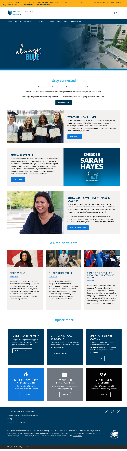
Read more (14, 276)
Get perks (26, 395)
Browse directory (60, 353)
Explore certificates (78, 228)
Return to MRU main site (16, 422)
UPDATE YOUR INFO (76, 21)
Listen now (18, 180)
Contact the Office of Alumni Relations (21, 411)
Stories (51, 21)
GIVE (58, 21)
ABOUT (17, 21)
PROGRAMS (40, 21)
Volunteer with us (22, 351)
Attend (65, 395)
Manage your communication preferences (22, 415)
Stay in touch (63, 102)
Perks (65, 21)
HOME (10, 21)
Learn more (97, 358)
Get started (74, 137)
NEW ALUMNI (28, 21)
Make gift (104, 395)
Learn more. (77, 436)
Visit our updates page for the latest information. (32, 5)
